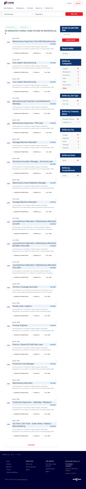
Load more (31, 445)
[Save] (54, 39)
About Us (9, 467)
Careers (8, 469)
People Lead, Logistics (22, 306)
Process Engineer (19, 325)
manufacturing (10, 27)
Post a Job (29, 464)
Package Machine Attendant (24, 142)
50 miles (65, 53)
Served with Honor (22, 479)
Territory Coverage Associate (24, 287)
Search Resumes (31, 467)
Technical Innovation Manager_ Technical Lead (32, 161)
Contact (8, 464)
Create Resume (50, 468)
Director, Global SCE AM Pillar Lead (27, 344)
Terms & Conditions (12, 472)
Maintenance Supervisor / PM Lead (27, 123)
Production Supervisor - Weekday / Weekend (31, 402)
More (64, 88)
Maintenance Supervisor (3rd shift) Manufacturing (33, 41)
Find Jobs (74, 14)
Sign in (69, 3)
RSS (19, 454)
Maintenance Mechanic (22, 383)
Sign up (78, 3)
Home (8, 461)
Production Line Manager (23, 364)
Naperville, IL (24, 27)
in (11, 454)
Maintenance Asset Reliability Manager (29, 183)
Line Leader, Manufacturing (24, 63)
